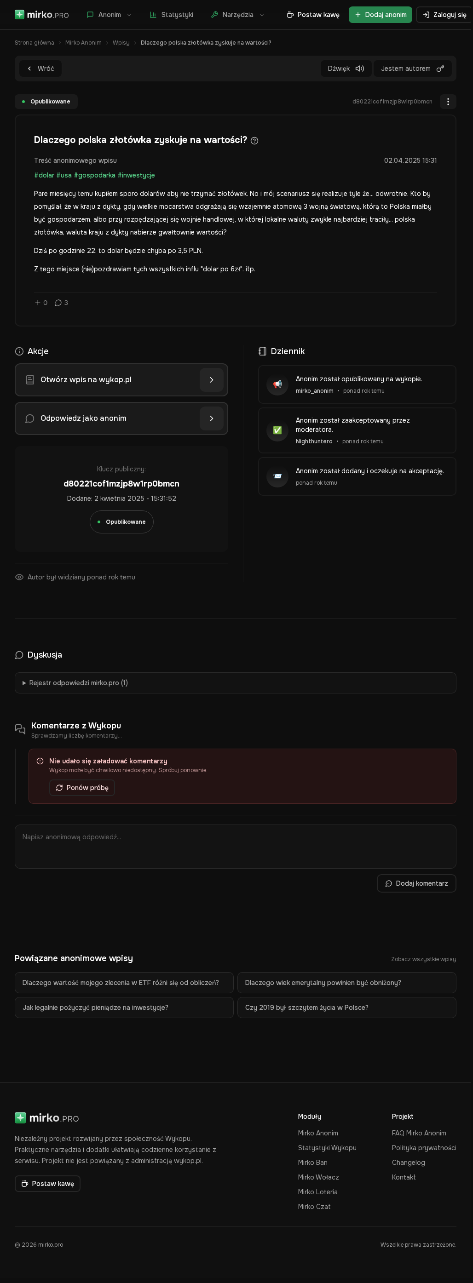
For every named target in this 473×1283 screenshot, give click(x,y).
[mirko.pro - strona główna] (42, 15)
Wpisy (121, 42)
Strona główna (34, 42)
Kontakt (404, 1177)
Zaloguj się (450, 15)
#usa (64, 175)
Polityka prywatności (424, 1148)
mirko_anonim (315, 391)
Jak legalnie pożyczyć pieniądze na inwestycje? (95, 1007)
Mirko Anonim (83, 42)
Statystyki (177, 15)
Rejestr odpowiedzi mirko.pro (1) (78, 683)
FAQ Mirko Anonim (419, 1133)
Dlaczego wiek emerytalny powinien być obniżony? (323, 983)
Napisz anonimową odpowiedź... (72, 837)
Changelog (408, 1162)
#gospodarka (94, 175)
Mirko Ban (313, 1162)
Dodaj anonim (386, 15)
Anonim (109, 15)
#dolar (44, 175)
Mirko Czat (314, 1207)
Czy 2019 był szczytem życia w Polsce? (307, 1007)
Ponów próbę (88, 788)
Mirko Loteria (318, 1192)
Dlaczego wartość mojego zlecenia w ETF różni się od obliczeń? (121, 983)
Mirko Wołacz (318, 1177)
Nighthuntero (314, 441)
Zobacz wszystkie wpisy (423, 959)
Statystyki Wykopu (327, 1148)
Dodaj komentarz (422, 883)
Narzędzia (238, 15)
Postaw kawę (319, 15)
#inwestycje (136, 175)
